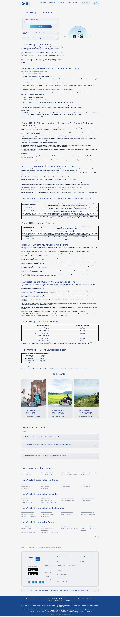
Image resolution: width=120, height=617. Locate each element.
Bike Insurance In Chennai (27, 512)
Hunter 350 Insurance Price (87, 498)
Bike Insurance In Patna (46, 516)
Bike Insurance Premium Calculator (69, 528)
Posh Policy (67, 600)
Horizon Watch (60, 578)
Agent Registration (49, 580)
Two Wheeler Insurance (41, 547)
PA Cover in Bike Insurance (27, 528)
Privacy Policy (68, 598)
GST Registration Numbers (57, 598)
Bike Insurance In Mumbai (67, 512)
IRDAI (49, 598)
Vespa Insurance (45, 488)
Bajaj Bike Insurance (65, 484)
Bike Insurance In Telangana (87, 512)
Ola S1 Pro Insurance (26, 500)
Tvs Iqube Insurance (86, 500)
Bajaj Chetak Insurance (46, 500)
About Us (47, 561)
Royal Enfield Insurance (86, 484)
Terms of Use (35, 598)
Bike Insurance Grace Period (28, 532)
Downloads (43, 598)
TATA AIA (82, 561)
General (89, 598)
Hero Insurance (25, 484)
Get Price (41, 26)
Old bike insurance (85, 474)
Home (22, 547)
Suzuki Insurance (45, 486)
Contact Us (48, 572)
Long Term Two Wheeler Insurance (69, 474)
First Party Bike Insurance (27, 474)
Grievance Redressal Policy (79, 598)
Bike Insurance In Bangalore (47, 514)
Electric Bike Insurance (46, 474)
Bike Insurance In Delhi (46, 512)
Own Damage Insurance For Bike (89, 472)
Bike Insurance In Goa (66, 514)
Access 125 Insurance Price (67, 500)
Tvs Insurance (44, 484)
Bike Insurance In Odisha (27, 514)
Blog (58, 561)
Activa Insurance (25, 498)
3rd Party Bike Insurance (47, 472)
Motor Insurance (30, 547)
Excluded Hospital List (62, 581)
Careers (47, 576)
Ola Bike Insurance (85, 486)
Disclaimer (28, 598)
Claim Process (72, 565)
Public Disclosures (49, 565)
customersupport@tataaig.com (89, 613)
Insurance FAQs (61, 565)
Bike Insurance (24, 472)
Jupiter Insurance (45, 498)
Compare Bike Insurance (87, 526)
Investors (47, 569)
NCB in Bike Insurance (66, 526)
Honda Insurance (25, 486)
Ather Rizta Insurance (26, 502)
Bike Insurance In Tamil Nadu (88, 514)
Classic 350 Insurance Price (67, 498)
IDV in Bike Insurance (46, 526)
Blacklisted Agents (59, 600)
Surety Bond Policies (62, 574)
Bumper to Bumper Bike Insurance (49, 532)
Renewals (71, 561)
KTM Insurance (25, 488)
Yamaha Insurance (65, 486)
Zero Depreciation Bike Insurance (29, 526)
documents (84, 368)
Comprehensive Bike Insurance (68, 472)
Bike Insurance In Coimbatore (28, 516)
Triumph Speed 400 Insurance (48, 502)
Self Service (71, 569)
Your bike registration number (31, 19)
